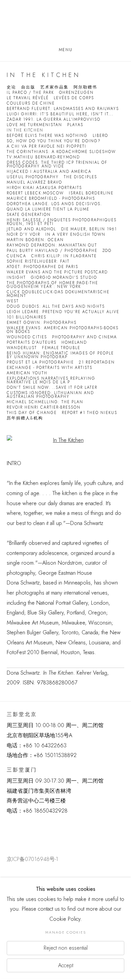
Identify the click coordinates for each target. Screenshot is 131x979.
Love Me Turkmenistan (34, 125)
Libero (100, 136)
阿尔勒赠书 (85, 87)
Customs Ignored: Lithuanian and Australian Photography (50, 395)
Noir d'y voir (23, 234)
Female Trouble (61, 348)
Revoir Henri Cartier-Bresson (44, 407)
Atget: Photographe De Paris (42, 267)
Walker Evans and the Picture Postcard (57, 272)
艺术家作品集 (54, 87)
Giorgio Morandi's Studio (64, 277)
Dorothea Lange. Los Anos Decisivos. (54, 204)
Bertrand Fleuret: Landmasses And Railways (63, 109)
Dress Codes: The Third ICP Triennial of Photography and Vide (57, 164)
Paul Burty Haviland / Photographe (52, 251)
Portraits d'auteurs (31, 342)
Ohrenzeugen (76, 93)
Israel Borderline (91, 193)
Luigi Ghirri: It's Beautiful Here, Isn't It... (60, 114)
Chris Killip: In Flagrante (64, 256)
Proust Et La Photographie (40, 362)
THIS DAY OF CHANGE (32, 413)
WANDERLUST (22, 348)
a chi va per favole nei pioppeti (46, 146)
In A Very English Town (75, 234)
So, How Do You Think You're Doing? (54, 141)
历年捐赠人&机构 (25, 418)
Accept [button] (65, 965)
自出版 (28, 87)
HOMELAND (74, 342)
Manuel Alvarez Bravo (34, 182)
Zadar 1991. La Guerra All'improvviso (53, 119)
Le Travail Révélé (28, 98)
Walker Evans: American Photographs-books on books (63, 330)
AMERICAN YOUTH (27, 373)
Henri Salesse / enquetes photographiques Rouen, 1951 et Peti (62, 222)
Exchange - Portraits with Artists (49, 368)
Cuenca (16, 256)
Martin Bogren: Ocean (35, 240)
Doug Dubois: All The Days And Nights (56, 306)
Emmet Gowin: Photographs (42, 323)
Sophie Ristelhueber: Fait (38, 261)
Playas (75, 125)
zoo (107, 251)
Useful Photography (33, 177)
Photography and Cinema (84, 337)
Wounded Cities (27, 337)
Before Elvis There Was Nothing (47, 136)
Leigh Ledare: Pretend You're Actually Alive (63, 312)
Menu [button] (65, 50)
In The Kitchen (25, 130)
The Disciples (80, 177)
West (13, 301)
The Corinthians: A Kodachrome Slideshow (61, 152)
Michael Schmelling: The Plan (45, 402)
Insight (16, 277)
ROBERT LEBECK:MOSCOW (35, 193)
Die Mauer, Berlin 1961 (89, 229)
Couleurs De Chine (31, 103)
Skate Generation (29, 215)
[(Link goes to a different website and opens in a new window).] (8, 827)
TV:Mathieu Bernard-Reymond (43, 157)
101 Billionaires (26, 317)
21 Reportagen (97, 362)
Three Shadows (65, 24)
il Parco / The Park (30, 93)
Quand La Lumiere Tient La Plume (48, 209)
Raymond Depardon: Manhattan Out (52, 245)
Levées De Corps (74, 98)
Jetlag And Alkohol (31, 229)
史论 (11, 87)
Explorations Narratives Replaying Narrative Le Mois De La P (51, 380)
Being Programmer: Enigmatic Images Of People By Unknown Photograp (60, 355)
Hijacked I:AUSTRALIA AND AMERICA (49, 172)
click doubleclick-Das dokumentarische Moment (58, 294)
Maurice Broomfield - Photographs (51, 198)
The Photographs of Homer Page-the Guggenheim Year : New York (52, 285)
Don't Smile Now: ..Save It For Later (52, 387)
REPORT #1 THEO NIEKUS (89, 413)
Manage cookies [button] (65, 932)
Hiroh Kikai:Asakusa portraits (44, 188)
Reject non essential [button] (66, 948)
